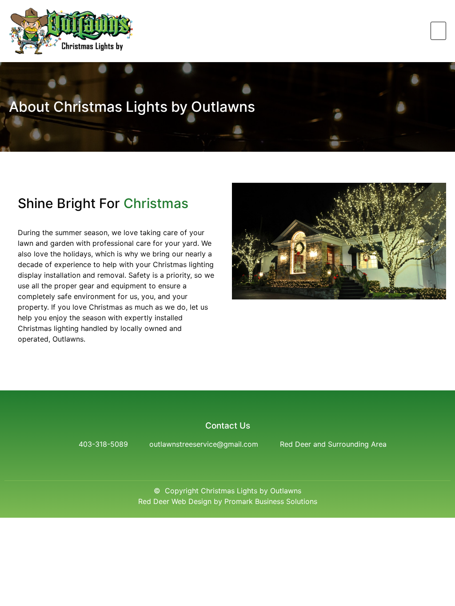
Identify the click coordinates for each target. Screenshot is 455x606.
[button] (438, 31)
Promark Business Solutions (270, 501)
